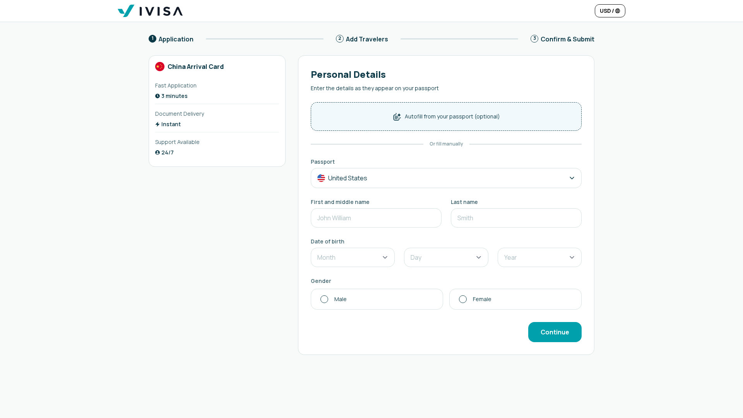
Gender (321, 280)
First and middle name (340, 202)
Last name (464, 202)
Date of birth (327, 241)
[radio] (377, 299)
